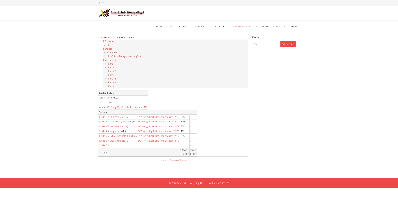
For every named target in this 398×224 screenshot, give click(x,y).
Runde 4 (112, 74)
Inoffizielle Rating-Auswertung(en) (124, 56)
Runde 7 (112, 86)
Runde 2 (112, 67)
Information (109, 41)
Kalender (198, 26)
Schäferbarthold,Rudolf (121, 135)
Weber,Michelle (117, 140)
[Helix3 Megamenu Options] (298, 13)
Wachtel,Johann (117, 126)
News (170, 26)
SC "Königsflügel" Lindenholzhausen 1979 (126, 107)
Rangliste (107, 48)
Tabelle (106, 45)
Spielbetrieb (215, 26)
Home (159, 26)
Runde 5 (112, 78)
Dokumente (261, 26)
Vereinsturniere (238, 26)
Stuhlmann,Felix (117, 116)
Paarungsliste (109, 59)
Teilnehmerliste (110, 52)
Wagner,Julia (116, 131)
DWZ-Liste (183, 26)
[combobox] (266, 44)
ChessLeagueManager (178, 160)
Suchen (289, 44)
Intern (293, 26)
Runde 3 (112, 71)
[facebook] (99, 3)
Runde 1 (112, 63)
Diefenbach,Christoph (121, 121)
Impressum (279, 26)
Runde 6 (112, 82)
